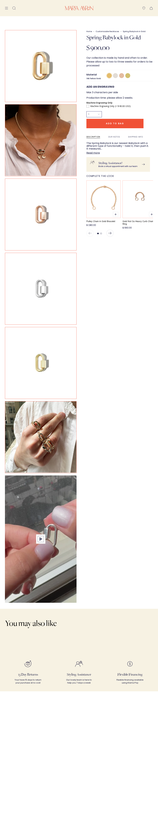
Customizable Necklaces (107, 31)
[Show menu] (6, 8)
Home (89, 31)
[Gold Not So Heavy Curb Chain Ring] (140, 199)
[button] (14, 8)
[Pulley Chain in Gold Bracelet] (104, 199)
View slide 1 (98, 233)
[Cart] (151, 8)
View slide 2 (101, 233)
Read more (93, 153)
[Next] (110, 233)
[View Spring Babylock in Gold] (41, 539)
